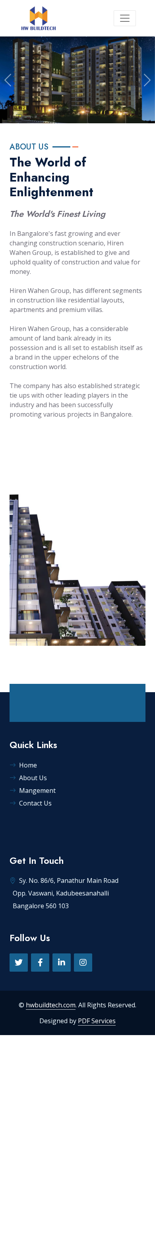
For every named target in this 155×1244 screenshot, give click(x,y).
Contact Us (35, 803)
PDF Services (97, 1020)
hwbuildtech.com (51, 1005)
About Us (33, 777)
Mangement (37, 790)
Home (28, 765)
